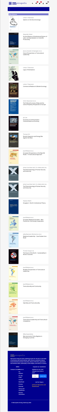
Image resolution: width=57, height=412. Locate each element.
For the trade (21, 376)
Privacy (21, 384)
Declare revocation (22, 393)
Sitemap (21, 386)
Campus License (14, 369)
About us (21, 369)
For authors (21, 372)
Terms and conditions (21, 389)
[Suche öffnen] (32, 3)
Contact (21, 379)
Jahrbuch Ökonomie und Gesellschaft (39, 385)
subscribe (43, 376)
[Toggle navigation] (9, 9)
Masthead (21, 382)
